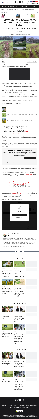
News (5, 6)
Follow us (30, 61)
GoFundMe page (28, 174)
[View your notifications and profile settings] (8, 3)
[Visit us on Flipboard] (37, 1)
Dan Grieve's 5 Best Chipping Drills (12, 9)
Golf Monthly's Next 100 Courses (17, 193)
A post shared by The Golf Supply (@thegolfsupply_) (19, 183)
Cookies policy (22, 405)
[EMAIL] (11, 235)
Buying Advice (11, 6)
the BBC (8, 136)
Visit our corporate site (32, 415)
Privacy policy (5, 405)
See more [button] (15, 134)
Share (4, 61)
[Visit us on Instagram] (32, 1)
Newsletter (35, 61)
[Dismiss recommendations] (37, 12)
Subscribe (33, 3)
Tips (16, 6)
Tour (26, 6)
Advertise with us (33, 405)
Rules (30, 6)
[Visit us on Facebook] (31, 1)
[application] (19, 74)
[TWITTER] (9, 235)
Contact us (22, 403)
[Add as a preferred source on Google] (19, 411)
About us (6, 403)
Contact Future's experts (14, 403)
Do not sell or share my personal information (19, 407)
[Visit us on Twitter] (34, 1)
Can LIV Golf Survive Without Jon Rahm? (28, 9)
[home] (2, 6)
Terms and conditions (30, 403)
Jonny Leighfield (15, 34)
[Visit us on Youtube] (35, 1)
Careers (27, 405)
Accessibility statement (13, 405)
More (34, 6)
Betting (21, 6)
